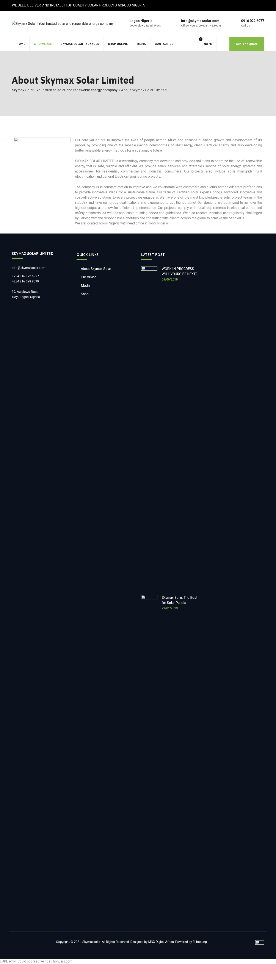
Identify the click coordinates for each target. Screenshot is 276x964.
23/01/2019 (170, 608)
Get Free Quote (247, 43)
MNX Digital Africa (161, 942)
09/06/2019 (170, 279)
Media (141, 43)
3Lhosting (200, 942)
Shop (85, 294)
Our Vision (88, 277)
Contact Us (164, 43)
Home (20, 43)
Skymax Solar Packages (80, 43)
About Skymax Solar (96, 269)
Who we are (43, 43)
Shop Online (118, 43)
